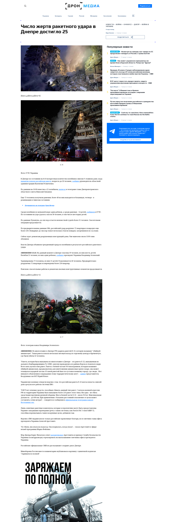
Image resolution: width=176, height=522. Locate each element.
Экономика (122, 16)
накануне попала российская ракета (36, 181)
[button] (99, 133)
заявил (83, 374)
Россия (81, 16)
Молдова (93, 16)
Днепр (137, 24)
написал (62, 189)
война (119, 24)
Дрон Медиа (114, 57)
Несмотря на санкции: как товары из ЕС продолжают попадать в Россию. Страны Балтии (131, 52)
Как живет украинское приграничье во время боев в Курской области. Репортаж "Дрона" (130, 62)
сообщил (75, 181)
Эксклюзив (107, 16)
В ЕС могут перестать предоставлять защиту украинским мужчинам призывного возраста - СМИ (131, 82)
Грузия (70, 16)
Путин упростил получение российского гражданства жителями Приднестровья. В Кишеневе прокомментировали (132, 103)
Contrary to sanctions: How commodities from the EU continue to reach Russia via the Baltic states (131, 114)
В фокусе (128, 24)
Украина (45, 16)
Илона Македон (115, 66)
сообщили (91, 212)
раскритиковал (57, 435)
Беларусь (58, 16)
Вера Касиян (110, 33)
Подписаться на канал (130, 140)
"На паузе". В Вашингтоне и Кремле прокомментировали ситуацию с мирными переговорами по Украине (127, 92)
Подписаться (145, 6)
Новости (110, 24)
